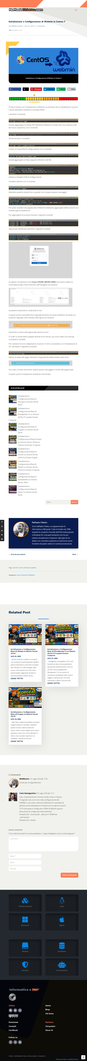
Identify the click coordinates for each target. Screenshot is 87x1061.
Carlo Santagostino (27, 793)
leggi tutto (17, 678)
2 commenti (40, 26)
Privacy (59, 1059)
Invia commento (69, 875)
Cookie (70, 1059)
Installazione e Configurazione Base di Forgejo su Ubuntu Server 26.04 (24, 714)
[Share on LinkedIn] (2, 530)
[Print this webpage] (2, 539)
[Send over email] (2, 535)
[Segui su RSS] (15, 1010)
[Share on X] (2, 526)
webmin (33, 568)
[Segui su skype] (11, 1010)
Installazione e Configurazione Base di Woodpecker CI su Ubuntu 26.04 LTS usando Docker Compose (61, 652)
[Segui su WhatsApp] (20, 1010)
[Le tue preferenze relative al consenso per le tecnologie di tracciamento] (83, 1057)
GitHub (26, 568)
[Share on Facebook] (2, 522)
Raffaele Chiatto (17, 26)
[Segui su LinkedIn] (20, 1042)
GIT (21, 568)
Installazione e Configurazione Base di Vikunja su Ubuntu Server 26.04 (24, 651)
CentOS (24, 575)
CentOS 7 (15, 568)
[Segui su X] (15, 1042)
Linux (18, 575)
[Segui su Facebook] (11, 1042)
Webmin (32, 575)
